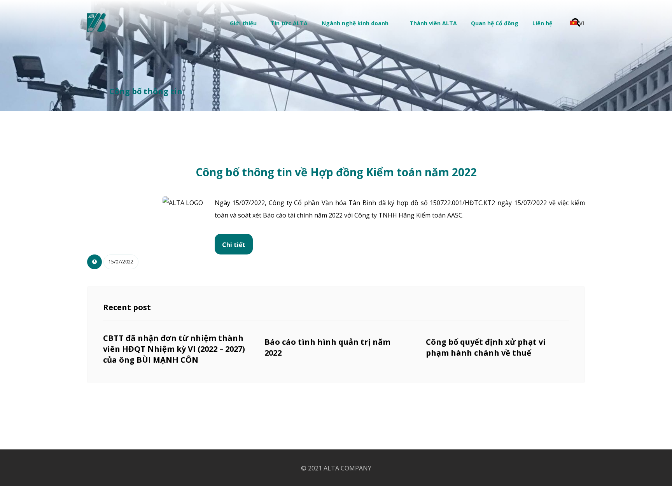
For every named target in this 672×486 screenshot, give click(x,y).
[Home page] (91, 91)
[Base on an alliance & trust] (96, 22)
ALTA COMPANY (347, 468)
